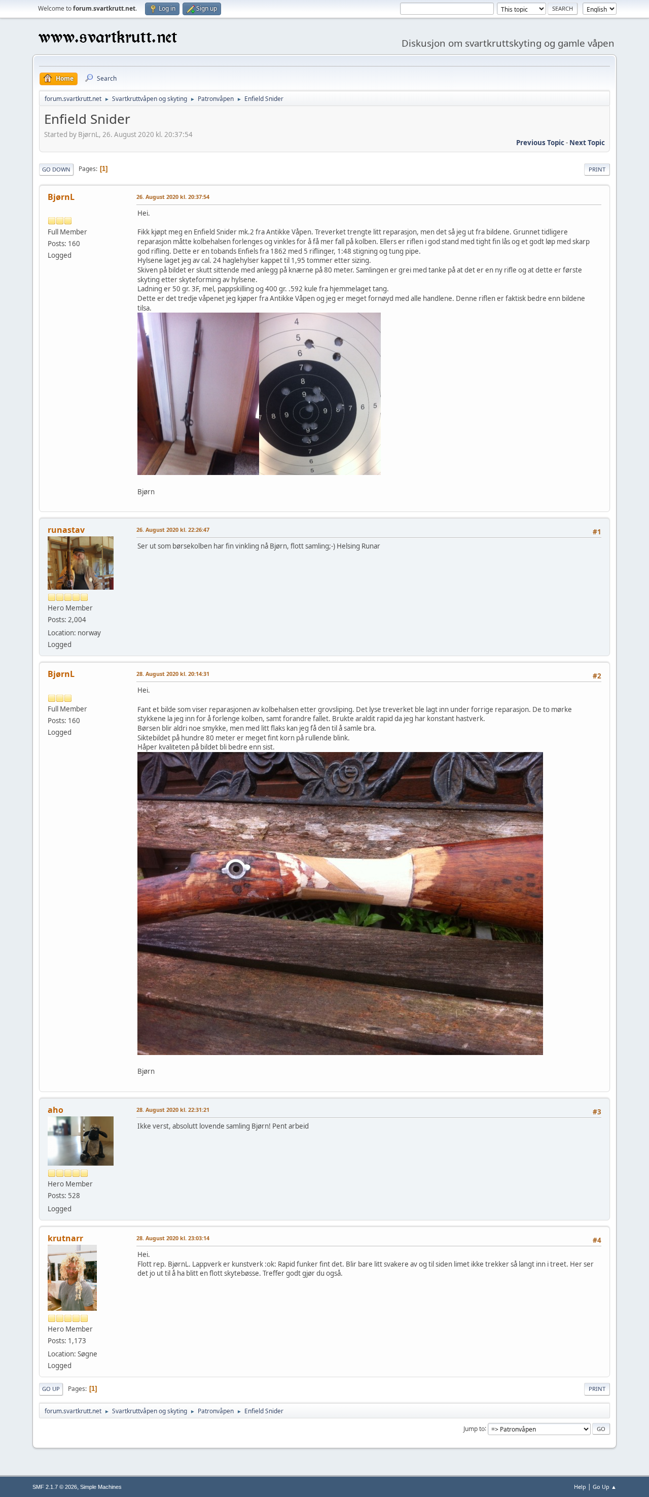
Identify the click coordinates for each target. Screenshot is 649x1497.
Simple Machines (101, 1487)
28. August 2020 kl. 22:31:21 (172, 1109)
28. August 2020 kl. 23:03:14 (172, 1238)
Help (580, 1486)
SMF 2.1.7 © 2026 (54, 1487)
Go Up (51, 1388)
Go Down (56, 169)
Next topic (587, 142)
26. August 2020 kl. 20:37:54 (172, 196)
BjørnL (61, 196)
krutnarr (65, 1238)
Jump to (474, 1428)
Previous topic (540, 142)
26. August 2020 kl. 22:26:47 (172, 529)
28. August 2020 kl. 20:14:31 (172, 673)
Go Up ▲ (605, 1486)
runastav (66, 529)
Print (597, 169)
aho (55, 1109)
